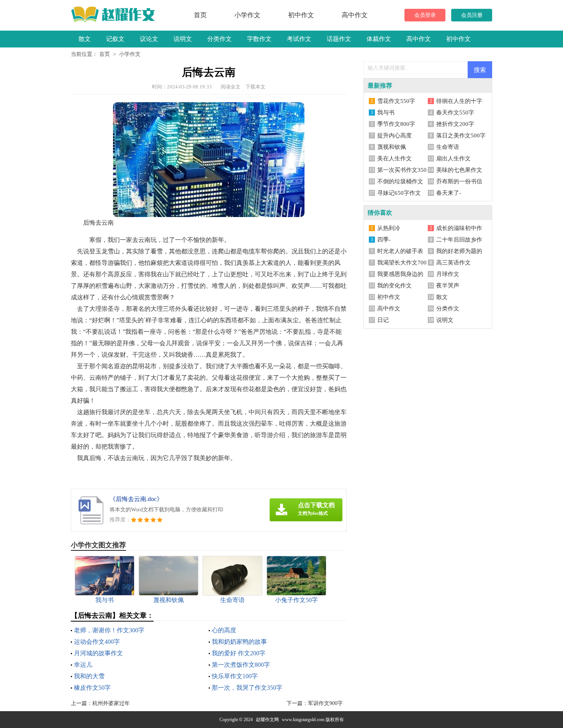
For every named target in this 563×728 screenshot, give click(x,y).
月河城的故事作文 (98, 653)
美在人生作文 (394, 158)
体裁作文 (379, 39)
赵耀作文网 (267, 719)
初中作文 (301, 15)
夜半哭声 (447, 285)
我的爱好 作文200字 (238, 653)
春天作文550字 (455, 112)
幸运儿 (83, 664)
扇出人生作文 (453, 158)
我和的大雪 (89, 676)
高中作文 (355, 15)
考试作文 (299, 39)
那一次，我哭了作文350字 (247, 687)
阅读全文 (231, 87)
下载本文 (255, 87)
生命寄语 (447, 147)
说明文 (182, 39)
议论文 (149, 39)
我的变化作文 (394, 285)
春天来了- (448, 193)
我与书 (385, 112)
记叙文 (115, 39)
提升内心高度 (394, 135)
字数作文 (259, 39)
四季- (384, 240)
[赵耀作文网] (116, 14)
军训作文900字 (325, 703)
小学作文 (247, 15)
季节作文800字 (396, 124)
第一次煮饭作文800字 (241, 664)
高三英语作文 (453, 263)
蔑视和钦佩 (391, 147)
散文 (85, 39)
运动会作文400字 (97, 641)
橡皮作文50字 (92, 687)
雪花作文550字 (396, 101)
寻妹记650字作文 (399, 193)
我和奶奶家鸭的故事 (239, 641)
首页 (200, 15)
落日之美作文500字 (461, 135)
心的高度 (224, 630)
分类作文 (219, 39)
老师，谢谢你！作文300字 (109, 630)
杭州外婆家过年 (111, 703)
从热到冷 (388, 228)
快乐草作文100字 (235, 676)
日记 (383, 320)
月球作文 (447, 274)
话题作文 (339, 39)
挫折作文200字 (455, 124)
